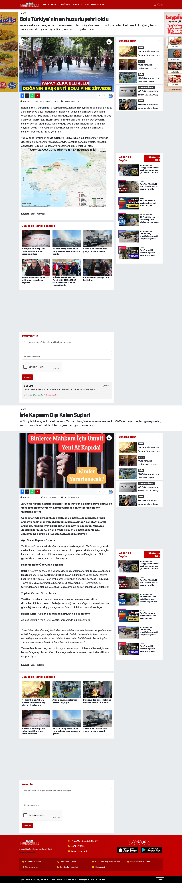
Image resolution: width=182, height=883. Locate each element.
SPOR (53, 5)
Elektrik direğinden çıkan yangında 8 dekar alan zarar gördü (66, 251)
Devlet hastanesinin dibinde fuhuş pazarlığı (148, 67)
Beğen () (39, 395)
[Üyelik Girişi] (155, 4)
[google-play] (151, 850)
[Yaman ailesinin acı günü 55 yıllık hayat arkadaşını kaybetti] (36, 267)
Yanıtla (29, 395)
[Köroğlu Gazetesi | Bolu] (29, 4)
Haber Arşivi (101, 867)
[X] (134, 842)
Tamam (160, 879)
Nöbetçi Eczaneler (33, 862)
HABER (46, 5)
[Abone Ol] (110, 96)
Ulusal (141, 61)
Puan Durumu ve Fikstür (140, 862)
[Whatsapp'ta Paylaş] (32, 95)
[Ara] (158, 4)
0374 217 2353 (77, 846)
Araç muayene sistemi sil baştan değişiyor (148, 80)
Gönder (27, 377)
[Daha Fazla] (37, 95)
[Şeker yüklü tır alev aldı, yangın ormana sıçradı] (97, 238)
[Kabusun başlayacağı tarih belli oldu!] (97, 267)
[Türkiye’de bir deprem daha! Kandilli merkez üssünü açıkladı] (36, 238)
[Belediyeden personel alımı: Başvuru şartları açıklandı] (97, 689)
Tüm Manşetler (31, 867)
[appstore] (127, 850)
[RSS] (149, 842)
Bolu (141, 48)
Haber (22, 13)
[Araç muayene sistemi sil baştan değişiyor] (66, 689)
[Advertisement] (66, 311)
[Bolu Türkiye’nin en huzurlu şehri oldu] (66, 64)
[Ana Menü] (162, 4)
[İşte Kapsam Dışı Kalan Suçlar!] (66, 460)
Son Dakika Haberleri (69, 867)
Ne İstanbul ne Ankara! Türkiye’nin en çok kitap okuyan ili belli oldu (148, 53)
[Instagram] (139, 842)
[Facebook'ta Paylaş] (22, 95)
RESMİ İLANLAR (97, 5)
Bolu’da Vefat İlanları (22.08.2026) (148, 93)
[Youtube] (144, 842)
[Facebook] (130, 842)
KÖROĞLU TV (64, 5)
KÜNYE (76, 5)
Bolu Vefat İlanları (146, 87)
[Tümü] (159, 41)
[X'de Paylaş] (27, 95)
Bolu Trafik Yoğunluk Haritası (107, 862)
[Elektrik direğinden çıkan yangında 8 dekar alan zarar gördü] (66, 238)
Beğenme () (51, 395)
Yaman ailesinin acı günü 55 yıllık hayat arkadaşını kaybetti (35, 280)
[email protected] (27, 852)
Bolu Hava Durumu (68, 862)
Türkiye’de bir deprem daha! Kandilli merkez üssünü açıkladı (33, 251)
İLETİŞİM (85, 5)
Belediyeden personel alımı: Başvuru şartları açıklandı (149, 106)
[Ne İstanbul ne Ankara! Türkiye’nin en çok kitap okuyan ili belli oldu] (36, 689)
